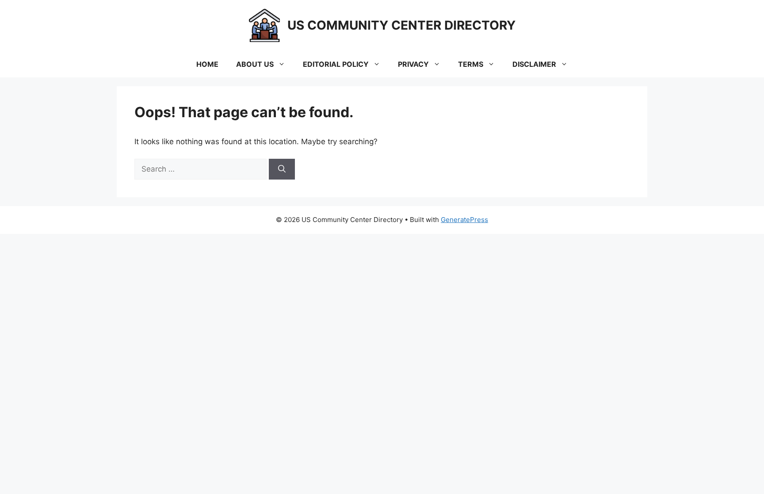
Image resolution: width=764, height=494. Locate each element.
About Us (255, 64)
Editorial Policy (336, 64)
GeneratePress (464, 219)
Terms (470, 64)
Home (207, 64)
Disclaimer (534, 64)
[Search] (282, 169)
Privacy (413, 64)
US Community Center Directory (401, 25)
